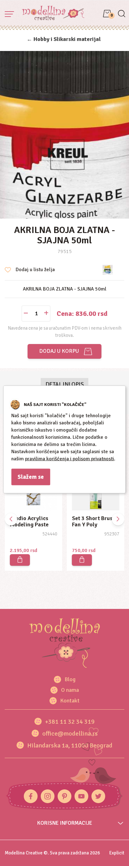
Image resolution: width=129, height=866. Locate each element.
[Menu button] (9, 14)
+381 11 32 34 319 (70, 722)
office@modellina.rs (70, 733)
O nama (70, 689)
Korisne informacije (64, 823)
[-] (26, 313)
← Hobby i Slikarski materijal (64, 39)
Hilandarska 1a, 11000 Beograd (69, 745)
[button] (118, 519)
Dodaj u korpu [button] (58, 351)
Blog (69, 679)
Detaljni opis (64, 384)
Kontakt (70, 700)
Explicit (116, 853)
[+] (46, 313)
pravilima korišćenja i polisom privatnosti (69, 458)
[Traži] (121, 14)
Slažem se (31, 476)
